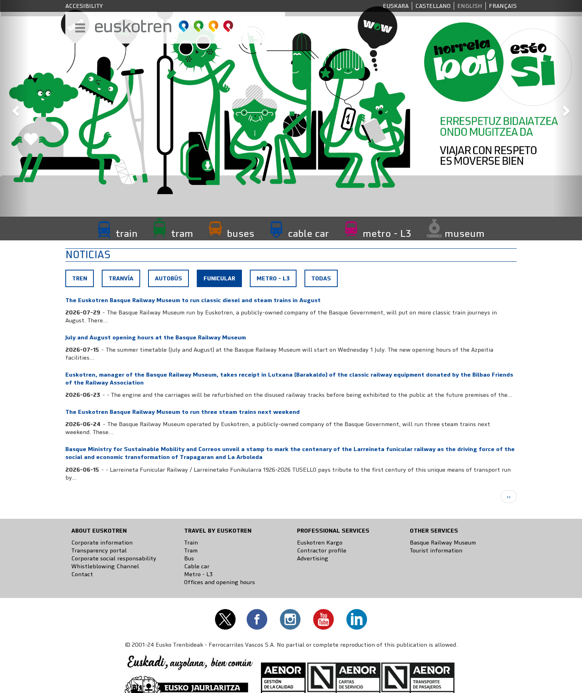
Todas (321, 278)
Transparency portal (99, 550)
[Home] (164, 26)
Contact (82, 574)
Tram (191, 550)
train (126, 233)
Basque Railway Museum (443, 542)
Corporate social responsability (113, 558)
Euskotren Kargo (319, 542)
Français (503, 6)
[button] (14, 108)
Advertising (312, 558)
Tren (79, 278)
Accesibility (84, 6)
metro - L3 (387, 233)
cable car (308, 233)
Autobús (168, 278)
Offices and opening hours (219, 582)
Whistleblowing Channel (105, 566)
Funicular (222, 280)
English (469, 6)
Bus (189, 558)
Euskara (396, 6)
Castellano (433, 6)
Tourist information (436, 550)
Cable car (196, 566)
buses (240, 233)
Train (191, 542)
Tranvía (120, 278)
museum (465, 233)
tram (182, 233)
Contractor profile (321, 550)
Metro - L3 (273, 278)
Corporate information (102, 542)
